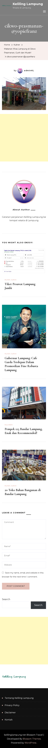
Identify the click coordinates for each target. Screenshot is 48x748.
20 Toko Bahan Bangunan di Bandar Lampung (23, 492)
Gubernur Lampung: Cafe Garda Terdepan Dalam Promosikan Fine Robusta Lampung (21, 364)
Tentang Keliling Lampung (19, 698)
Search (6, 599)
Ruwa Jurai (11, 280)
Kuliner (17, 45)
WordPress (30, 743)
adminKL (29, 70)
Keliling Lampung (28, 4)
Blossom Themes (32, 739)
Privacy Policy (12, 705)
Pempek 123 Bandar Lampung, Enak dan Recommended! (23, 431)
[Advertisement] (24, 137)
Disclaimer (10, 712)
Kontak (9, 719)
